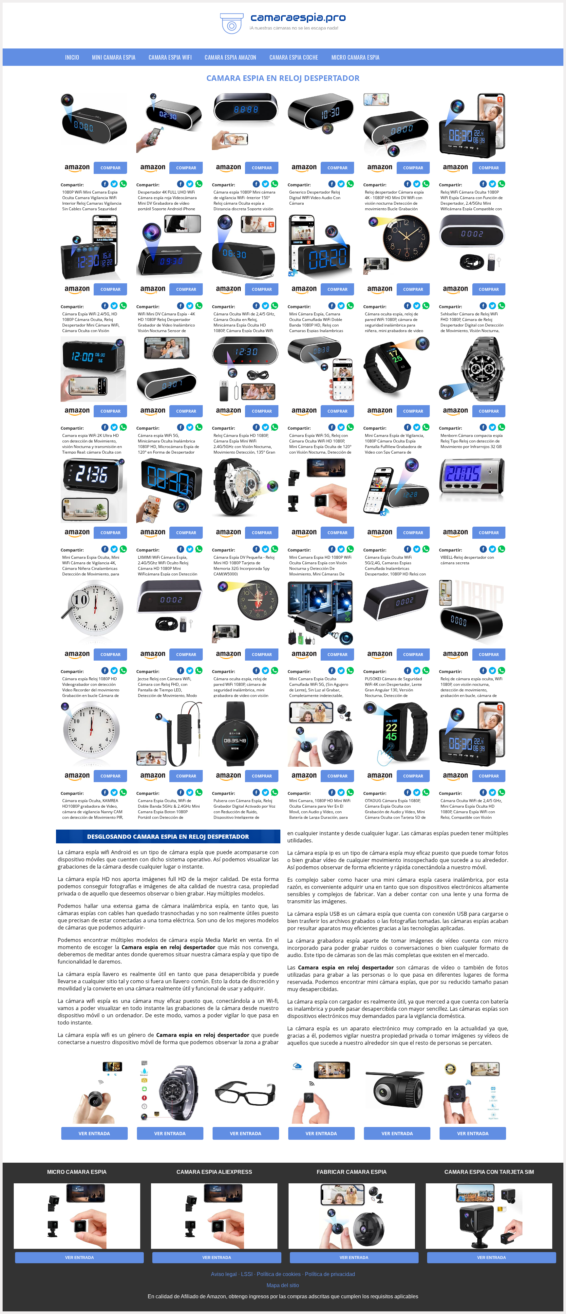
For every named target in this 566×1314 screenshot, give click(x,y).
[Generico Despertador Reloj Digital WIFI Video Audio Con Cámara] (321, 126)
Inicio (72, 57)
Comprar (111, 168)
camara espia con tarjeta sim (489, 1172)
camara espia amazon (230, 57)
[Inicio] (283, 29)
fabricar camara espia (352, 1172)
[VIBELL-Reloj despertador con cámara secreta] (472, 490)
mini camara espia (114, 57)
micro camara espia (355, 57)
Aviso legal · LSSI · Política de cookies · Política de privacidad (283, 1274)
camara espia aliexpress (214, 1172)
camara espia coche (294, 57)
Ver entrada (94, 1133)
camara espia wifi (170, 57)
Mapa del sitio (283, 1285)
